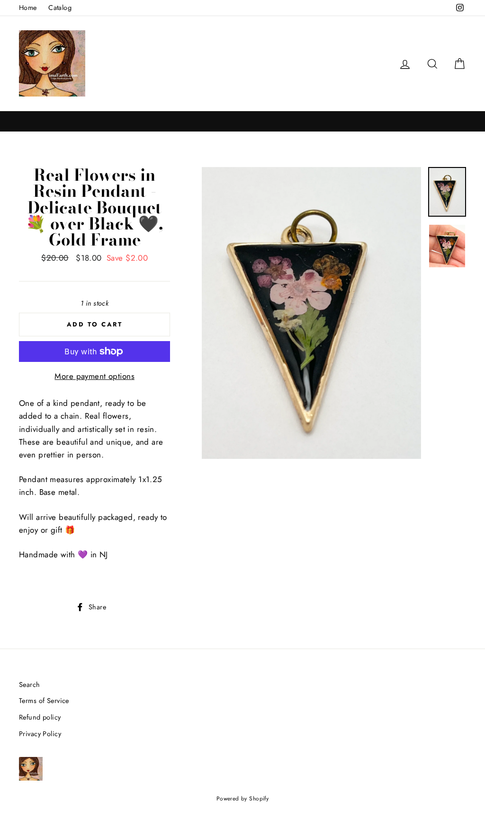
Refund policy (40, 717)
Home (28, 7)
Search (29, 684)
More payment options (94, 376)
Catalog (60, 7)
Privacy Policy (40, 733)
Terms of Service (44, 700)
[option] (311, 313)
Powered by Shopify (242, 798)
